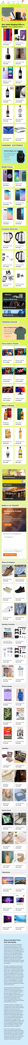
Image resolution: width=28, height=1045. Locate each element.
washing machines (8, 1001)
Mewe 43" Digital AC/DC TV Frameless (20, 927)
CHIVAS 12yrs (6, 422)
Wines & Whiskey (8, 406)
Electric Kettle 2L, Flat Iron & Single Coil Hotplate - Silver (8, 284)
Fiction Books (7, 686)
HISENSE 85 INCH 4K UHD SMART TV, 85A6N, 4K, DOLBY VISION (8, 379)
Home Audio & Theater (10, 344)
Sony (11, 1017)
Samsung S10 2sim (19, 203)
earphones (17, 1026)
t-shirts (18, 976)
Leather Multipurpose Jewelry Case (20, 765)
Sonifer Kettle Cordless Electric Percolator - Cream (8, 245)
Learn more (8, 524)
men (18, 973)
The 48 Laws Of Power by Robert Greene (8, 43)
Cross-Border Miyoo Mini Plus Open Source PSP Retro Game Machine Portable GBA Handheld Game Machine (8, 641)
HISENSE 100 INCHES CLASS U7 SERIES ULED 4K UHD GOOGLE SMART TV (8, 398)
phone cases (11, 1026)
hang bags (20, 981)
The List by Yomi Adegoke (8, 703)
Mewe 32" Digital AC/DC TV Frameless (20, 908)
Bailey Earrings (6, 803)
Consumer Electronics (10, 229)
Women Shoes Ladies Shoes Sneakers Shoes (20, 598)
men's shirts (13, 976)
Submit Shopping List (10, 554)
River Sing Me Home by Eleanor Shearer (8, 722)
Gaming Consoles (8, 624)
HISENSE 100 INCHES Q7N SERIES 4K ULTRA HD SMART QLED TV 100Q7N (20, 379)
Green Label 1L (18, 422)
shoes (9, 971)
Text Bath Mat (18, 846)
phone (11, 1006)
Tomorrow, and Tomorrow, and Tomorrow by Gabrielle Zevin (20, 722)
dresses (13, 977)
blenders (22, 1000)
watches (11, 981)
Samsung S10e (18, 183)
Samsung (17, 1016)
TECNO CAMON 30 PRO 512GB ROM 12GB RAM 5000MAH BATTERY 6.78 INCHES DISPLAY (20, 100)
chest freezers (16, 1000)
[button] (3, 14)
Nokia (13, 1016)
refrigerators (10, 1000)
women (21, 973)
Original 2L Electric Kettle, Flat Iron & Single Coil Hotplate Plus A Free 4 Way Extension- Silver (8, 265)
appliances (11, 994)
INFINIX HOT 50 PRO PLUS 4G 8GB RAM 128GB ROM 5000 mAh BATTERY (8, 81)
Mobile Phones (7, 167)
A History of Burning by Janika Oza (8, 741)
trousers (22, 976)
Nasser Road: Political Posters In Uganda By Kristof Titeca (20, 62)
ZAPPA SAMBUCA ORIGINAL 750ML (8, 460)
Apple (8, 1017)
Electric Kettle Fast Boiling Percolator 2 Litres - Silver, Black (20, 245)
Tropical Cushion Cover (8, 827)
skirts (17, 977)
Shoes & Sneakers (8, 562)
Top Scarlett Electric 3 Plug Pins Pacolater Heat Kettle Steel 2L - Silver (20, 265)
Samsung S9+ (6, 183)
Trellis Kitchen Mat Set (20, 827)
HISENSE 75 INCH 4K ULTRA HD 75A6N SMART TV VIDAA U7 (20, 360)
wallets (5, 983)
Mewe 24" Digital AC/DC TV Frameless (8, 908)
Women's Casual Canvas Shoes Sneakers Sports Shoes (20, 579)
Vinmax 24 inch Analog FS (20, 889)
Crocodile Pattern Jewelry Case (8, 765)
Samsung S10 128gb (7, 203)
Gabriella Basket (18, 865)
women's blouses (7, 977)
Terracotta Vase (6, 865)
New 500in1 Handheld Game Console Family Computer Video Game (8, 679)
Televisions (6, 872)
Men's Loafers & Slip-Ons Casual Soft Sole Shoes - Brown (8, 579)
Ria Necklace (5, 784)
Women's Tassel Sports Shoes (8, 617)
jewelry (16, 971)
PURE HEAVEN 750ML (7, 119)
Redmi (17, 1017)
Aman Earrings (18, 784)
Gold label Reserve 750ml (20, 441)
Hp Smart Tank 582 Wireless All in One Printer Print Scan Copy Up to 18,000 (20, 138)
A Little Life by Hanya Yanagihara (20, 741)
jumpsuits (21, 977)
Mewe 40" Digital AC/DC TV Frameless (8, 927)
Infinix (20, 1016)
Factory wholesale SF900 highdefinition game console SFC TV (8, 660)
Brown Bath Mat (6, 846)
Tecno (5, 1017)
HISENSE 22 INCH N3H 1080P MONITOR (20, 398)
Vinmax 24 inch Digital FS (8, 889)
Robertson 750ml (6, 62)
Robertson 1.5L (18, 81)
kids (7, 974)
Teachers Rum (18, 460)
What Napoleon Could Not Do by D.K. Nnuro (20, 703)
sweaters (13, 971)
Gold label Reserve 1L (7, 441)
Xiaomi (14, 1017)
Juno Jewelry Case (19, 803)
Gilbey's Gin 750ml (19, 119)
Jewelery (5, 748)
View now (7, 159)
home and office (7, 996)
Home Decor (6, 810)
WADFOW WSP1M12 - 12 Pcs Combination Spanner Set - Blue (8, 138)
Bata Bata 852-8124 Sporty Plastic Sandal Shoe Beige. (8, 598)
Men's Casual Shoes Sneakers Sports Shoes (20, 617)
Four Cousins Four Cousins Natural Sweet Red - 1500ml (8, 100)
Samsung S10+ (6, 222)
